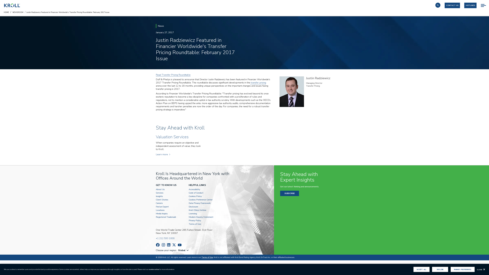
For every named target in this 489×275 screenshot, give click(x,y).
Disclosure (193, 207)
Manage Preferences (462, 269)
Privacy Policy (195, 220)
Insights (159, 196)
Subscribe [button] (289, 193)
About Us (160, 189)
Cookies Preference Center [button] (201, 200)
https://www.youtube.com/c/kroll (180, 245)
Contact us (452, 5)
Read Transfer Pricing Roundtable (173, 74)
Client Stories (162, 200)
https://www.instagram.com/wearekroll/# (163, 245)
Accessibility (194, 189)
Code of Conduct (196, 193)
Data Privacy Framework (200, 203)
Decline (440, 269)
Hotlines (470, 5)
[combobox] (183, 250)
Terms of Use (195, 224)
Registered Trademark (166, 217)
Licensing (193, 213)
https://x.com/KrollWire (174, 244)
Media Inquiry (162, 213)
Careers (159, 203)
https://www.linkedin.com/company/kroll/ (168, 244)
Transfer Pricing (313, 86)
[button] (437, 5)
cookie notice (154, 269)
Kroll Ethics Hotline (197, 210)
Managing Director (314, 83)
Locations (160, 210)
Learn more (162, 154)
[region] (244, 269)
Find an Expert (162, 207)
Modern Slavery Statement (201, 217)
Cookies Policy (195, 196)
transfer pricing (258, 82)
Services (159, 193)
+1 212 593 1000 (165, 238)
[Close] (484, 269)
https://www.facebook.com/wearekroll (158, 245)
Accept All (421, 269)
